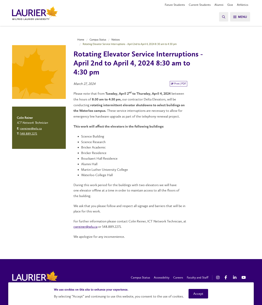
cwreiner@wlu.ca (85, 227)
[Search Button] (223, 17)
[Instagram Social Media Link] (218, 277)
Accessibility (161, 277)
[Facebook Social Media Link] (227, 277)
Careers (178, 277)
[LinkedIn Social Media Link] (235, 277)
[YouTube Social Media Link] (243, 277)
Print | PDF (180, 83)
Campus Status (98, 39)
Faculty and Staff (197, 277)
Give (230, 5)
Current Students (200, 5)
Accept (198, 294)
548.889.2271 (28, 133)
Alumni (218, 5)
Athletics (242, 5)
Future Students (175, 5)
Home (80, 39)
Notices (115, 39)
